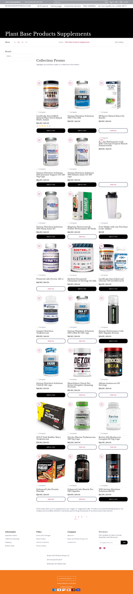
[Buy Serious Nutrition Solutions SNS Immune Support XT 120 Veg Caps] (50, 151)
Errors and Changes (43, 535)
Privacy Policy (41, 546)
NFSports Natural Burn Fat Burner (111, 117)
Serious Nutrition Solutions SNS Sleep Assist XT (49, 228)
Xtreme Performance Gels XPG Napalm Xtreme (111, 332)
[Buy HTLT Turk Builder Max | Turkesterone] (50, 416)
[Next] (87, 517)
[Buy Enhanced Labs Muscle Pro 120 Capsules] (82, 468)
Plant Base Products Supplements (77, 42)
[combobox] (79, 2)
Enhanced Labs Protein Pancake (47, 490)
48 (26, 42)
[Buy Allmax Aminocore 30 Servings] (113, 362)
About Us (71, 535)
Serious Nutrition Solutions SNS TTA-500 (81, 117)
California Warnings (12, 539)
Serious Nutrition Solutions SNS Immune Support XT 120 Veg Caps (50, 175)
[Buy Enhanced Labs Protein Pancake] (50, 468)
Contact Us (72, 542)
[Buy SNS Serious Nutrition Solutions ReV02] (113, 468)
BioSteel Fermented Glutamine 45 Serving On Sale (82, 280)
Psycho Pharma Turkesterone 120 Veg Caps (81, 438)
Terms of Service (42, 542)
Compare (42, 112)
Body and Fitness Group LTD (78, 539)
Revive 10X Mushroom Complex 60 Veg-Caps (110, 438)
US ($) (126, 2)
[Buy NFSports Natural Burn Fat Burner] (113, 94)
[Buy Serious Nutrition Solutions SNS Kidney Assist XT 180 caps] (82, 151)
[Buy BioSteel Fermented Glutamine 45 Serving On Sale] (82, 257)
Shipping (8, 542)
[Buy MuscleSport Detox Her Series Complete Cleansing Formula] (82, 362)
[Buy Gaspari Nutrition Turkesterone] (50, 309)
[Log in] (121, 2)
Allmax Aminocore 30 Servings (109, 384)
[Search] (106, 2)
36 (22, 42)
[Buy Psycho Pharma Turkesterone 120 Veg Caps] (82, 416)
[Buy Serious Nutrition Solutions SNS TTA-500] (82, 94)
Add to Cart (51, 131)
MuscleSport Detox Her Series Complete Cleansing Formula (80, 385)
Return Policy (41, 539)
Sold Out (113, 131)
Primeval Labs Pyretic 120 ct (49, 279)
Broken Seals (9, 546)
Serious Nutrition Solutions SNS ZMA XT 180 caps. (81, 332)
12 (15, 42)
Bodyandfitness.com (18, 6)
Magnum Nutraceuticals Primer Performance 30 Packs (82, 228)
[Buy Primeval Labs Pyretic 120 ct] (50, 257)
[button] (100, 548)
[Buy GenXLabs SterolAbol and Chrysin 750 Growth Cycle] (113, 257)
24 (18, 42)
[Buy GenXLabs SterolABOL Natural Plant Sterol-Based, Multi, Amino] (50, 94)
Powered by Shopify (66, 587)
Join (124, 542)
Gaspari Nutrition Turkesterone (44, 332)
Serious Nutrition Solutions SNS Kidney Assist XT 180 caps (81, 175)
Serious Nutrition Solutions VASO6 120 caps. (49, 384)
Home (61, 42)
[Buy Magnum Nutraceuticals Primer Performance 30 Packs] (82, 205)
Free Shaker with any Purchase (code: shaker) (113, 228)
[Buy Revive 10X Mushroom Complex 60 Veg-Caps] (113, 416)
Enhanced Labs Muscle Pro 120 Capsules (80, 490)
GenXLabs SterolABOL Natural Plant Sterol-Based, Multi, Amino (49, 118)
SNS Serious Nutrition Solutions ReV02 (109, 490)
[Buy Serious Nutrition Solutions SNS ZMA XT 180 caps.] (82, 309)
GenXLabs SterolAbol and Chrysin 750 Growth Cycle (111, 280)
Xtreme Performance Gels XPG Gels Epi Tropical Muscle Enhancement (113, 144)
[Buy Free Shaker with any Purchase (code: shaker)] (113, 205)
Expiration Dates (11, 535)
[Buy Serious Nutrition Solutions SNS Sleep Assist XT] (50, 205)
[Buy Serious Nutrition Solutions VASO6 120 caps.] (50, 362)
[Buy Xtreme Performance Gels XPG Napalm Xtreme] (113, 309)
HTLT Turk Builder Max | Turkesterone (48, 438)
